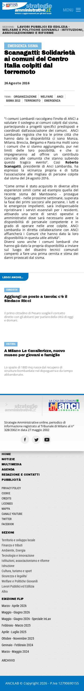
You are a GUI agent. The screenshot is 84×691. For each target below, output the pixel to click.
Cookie (6, 493)
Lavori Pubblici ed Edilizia (18, 586)
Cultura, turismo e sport (17, 571)
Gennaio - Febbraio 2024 (17, 645)
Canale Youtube (12, 514)
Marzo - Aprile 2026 (14, 606)
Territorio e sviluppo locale (18, 540)
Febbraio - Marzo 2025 (16, 625)
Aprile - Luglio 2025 (14, 632)
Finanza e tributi (12, 545)
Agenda (8, 469)
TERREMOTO (32, 101)
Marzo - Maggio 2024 (15, 651)
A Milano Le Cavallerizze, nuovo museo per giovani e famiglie (34, 353)
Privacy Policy (11, 488)
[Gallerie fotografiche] (58, 439)
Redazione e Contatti (21, 474)
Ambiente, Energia (13, 550)
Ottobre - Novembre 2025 (18, 638)
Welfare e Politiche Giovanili (20, 581)
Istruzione (8, 566)
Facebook (8, 524)
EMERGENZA (52, 101)
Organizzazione (25, 97)
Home (6, 454)
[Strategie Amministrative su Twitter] (37, 439)
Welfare (47, 97)
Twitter (6, 519)
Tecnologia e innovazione (18, 555)
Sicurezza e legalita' (14, 576)
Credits (6, 498)
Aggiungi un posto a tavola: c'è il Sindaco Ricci (35, 299)
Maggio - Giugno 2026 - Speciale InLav (26, 619)
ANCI (60, 97)
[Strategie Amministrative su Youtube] (47, 439)
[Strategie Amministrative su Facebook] (26, 439)
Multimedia (11, 464)
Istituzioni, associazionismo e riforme (25, 561)
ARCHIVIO (8, 660)
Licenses (7, 503)
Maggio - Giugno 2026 (16, 612)
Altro (5, 591)
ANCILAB (12, 683)
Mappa (6, 508)
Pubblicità (11, 479)
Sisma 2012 (13, 101)
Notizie (8, 459)
